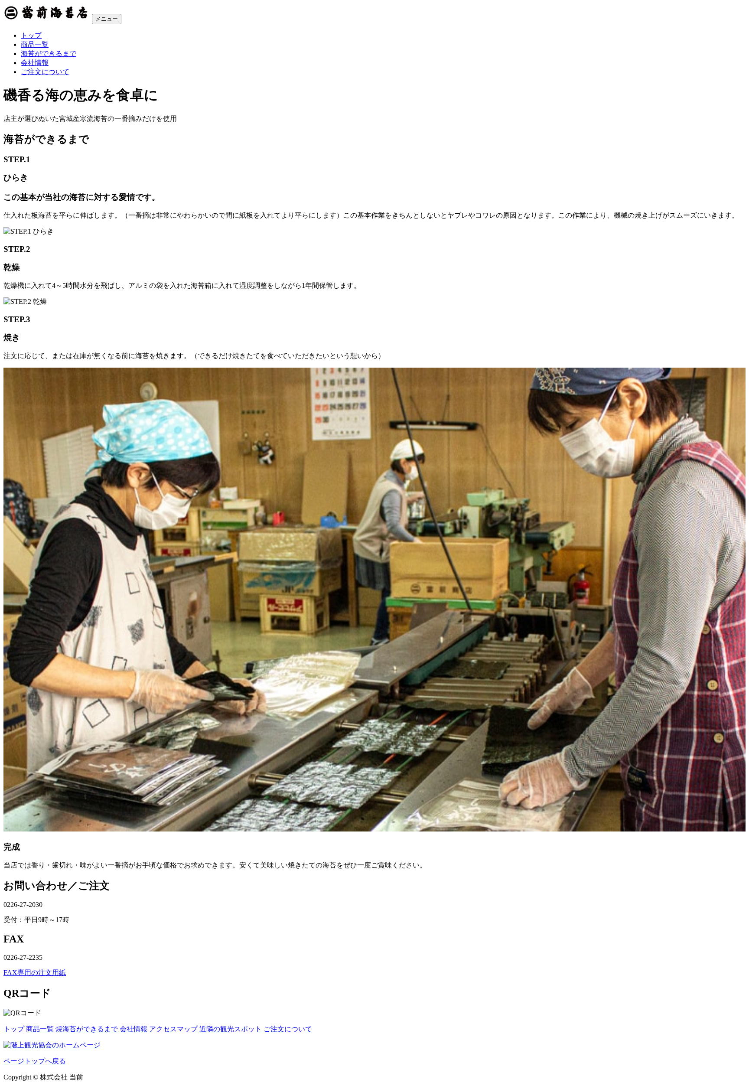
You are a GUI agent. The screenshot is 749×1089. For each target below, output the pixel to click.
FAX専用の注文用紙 (34, 972)
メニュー (106, 19)
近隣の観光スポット (230, 1029)
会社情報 (35, 62)
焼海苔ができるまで (86, 1029)
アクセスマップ (173, 1029)
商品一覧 (35, 44)
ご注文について (45, 71)
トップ (31, 35)
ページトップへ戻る (34, 1061)
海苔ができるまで (48, 53)
